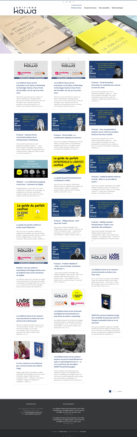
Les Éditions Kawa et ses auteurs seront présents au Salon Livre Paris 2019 (105, 272)
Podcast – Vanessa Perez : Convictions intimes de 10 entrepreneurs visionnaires (27, 137)
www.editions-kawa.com (33, 414)
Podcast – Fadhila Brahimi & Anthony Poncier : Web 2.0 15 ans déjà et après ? (106, 179)
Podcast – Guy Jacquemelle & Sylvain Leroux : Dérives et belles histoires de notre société (105, 131)
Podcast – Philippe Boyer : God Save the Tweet (68, 208)
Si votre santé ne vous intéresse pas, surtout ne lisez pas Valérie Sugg (29, 365)
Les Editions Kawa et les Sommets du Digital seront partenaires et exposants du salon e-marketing (68, 298)
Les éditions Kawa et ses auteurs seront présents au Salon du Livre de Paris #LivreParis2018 (31, 303)
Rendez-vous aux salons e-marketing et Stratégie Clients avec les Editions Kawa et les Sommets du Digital (31, 255)
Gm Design (83, 431)
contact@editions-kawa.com (33, 412)
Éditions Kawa (63, 431)
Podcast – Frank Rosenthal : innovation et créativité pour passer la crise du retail (106, 85)
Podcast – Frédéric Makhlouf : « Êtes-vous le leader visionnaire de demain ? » (67, 266)
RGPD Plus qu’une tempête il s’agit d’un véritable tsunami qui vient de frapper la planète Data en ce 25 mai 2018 (106, 302)
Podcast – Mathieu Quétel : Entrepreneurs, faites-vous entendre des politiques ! (102, 224)
